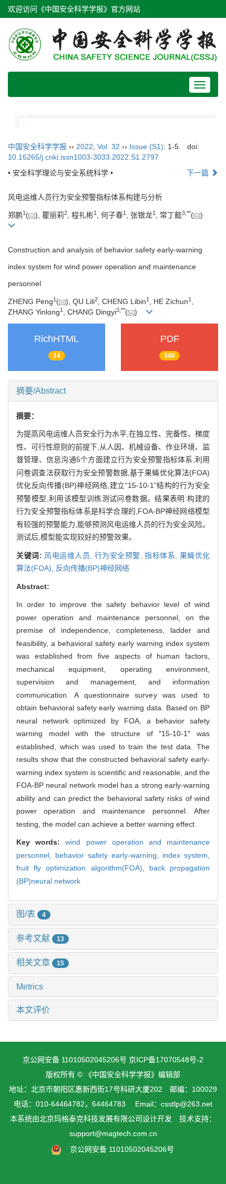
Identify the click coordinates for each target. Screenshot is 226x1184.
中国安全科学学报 (37, 146)
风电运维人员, (69, 555)
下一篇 (199, 173)
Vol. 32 (108, 146)
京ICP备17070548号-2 (166, 1059)
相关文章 (40, 962)
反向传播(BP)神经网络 (92, 568)
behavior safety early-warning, (108, 855)
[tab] (113, 391)
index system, (186, 855)
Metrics (29, 986)
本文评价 (33, 1009)
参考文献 (40, 938)
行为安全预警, (120, 555)
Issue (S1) (146, 146)
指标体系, (162, 555)
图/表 (31, 913)
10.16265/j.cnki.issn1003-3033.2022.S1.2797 (83, 157)
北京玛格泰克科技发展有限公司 (90, 1118)
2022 (84, 146)
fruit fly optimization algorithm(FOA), (82, 868)
